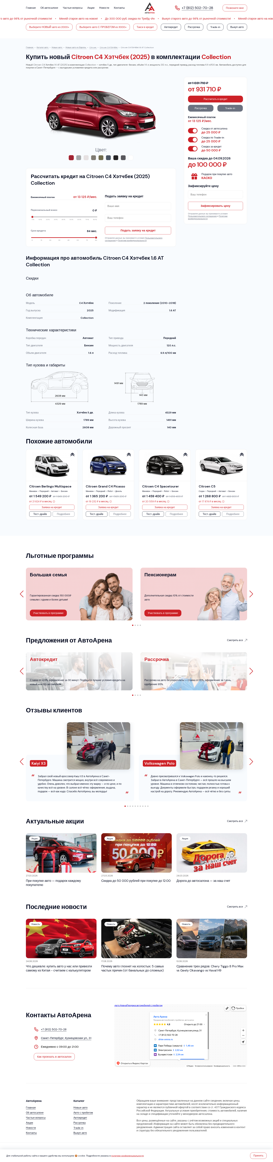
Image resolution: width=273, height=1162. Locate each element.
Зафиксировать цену (215, 205)
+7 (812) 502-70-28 (54, 1029)
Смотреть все (235, 640)
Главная (31, 7)
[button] (251, 484)
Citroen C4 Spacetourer (160, 486)
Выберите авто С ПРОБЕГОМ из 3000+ (103, 27)
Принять (258, 1155)
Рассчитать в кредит (215, 99)
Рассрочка (194, 27)
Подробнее (63, 514)
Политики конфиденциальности (132, 240)
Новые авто (80, 1107)
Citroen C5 (207, 486)
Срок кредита (64, 231)
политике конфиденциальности (127, 1155)
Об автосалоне (49, 7)
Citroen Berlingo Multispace (50, 486)
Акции (90, 7)
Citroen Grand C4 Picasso (105, 486)
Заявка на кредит (52, 507)
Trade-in (215, 27)
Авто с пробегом (83, 1112)
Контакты (119, 7)
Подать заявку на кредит (138, 230)
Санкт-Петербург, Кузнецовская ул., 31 (66, 1038)
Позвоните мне (235, 8)
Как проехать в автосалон (54, 1057)
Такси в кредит (145, 27)
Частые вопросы (73, 7)
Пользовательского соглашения (202, 216)
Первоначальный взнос (64, 210)
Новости (104, 7)
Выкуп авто (237, 27)
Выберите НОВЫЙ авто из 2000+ (49, 27)
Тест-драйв (40, 514)
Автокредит (171, 27)
